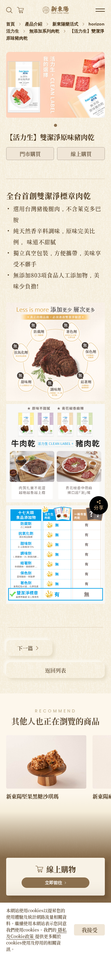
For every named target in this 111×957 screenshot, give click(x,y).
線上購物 (60, 874)
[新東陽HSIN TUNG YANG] (56, 10)
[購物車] (20, 10)
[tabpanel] (55, 85)
